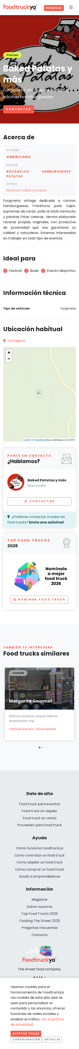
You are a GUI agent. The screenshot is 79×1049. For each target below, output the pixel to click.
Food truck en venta (39, 818)
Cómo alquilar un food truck (40, 862)
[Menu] (71, 7)
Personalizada (46, 729)
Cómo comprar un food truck (39, 869)
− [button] (9, 358)
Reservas (54, 8)
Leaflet (26, 439)
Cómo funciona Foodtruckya (39, 848)
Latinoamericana (21, 729)
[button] (39, 747)
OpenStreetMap (43, 439)
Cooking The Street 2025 (39, 920)
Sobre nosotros (39, 906)
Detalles (52, 1039)
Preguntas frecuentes (39, 927)
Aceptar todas (25, 1033)
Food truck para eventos (39, 804)
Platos (12, 165)
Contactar (18, 109)
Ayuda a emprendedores (39, 876)
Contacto (40, 934)
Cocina (13, 150)
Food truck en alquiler (40, 811)
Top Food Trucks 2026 (39, 913)
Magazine (39, 899)
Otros (12, 184)
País (38, 977)
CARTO (71, 439)
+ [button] (9, 352)
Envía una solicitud (46, 522)
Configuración (26, 1039)
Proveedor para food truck (39, 825)
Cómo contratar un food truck (39, 855)
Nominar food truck (42, 599)
